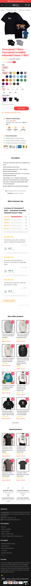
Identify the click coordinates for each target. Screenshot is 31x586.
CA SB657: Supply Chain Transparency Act (12, 536)
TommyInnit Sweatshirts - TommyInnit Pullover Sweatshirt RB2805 (23, 335)
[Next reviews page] (27, 305)
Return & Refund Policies (7, 548)
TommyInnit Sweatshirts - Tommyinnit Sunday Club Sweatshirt (8, 387)
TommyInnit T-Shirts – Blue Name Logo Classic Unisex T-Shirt (23, 474)
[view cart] (29, 5)
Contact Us (4, 550)
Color (3, 70)
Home (2, 10)
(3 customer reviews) (14, 59)
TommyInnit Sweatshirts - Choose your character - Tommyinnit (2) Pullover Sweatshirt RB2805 (23, 361)
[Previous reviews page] (19, 305)
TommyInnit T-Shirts (24, 10)
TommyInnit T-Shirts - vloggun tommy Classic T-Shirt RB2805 (8, 474)
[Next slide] (28, 25)
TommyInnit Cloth (11, 10)
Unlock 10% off (3, 579)
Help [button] (28, 584)
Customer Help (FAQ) (6, 553)
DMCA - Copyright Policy (7, 533)
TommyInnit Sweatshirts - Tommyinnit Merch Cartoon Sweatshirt (23, 413)
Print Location (5, 95)
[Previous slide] (3, 25)
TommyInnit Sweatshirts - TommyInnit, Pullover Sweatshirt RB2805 (8, 360)
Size (3, 86)
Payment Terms (5, 546)
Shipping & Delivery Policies (8, 543)
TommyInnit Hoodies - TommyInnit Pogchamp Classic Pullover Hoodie (8, 413)
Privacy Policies (5, 531)
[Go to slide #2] (20, 43)
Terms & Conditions (6, 529)
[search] (26, 5)
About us (3, 527)
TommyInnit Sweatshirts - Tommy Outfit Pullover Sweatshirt (8, 335)
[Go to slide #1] (11, 43)
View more (15, 422)
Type (3, 65)
